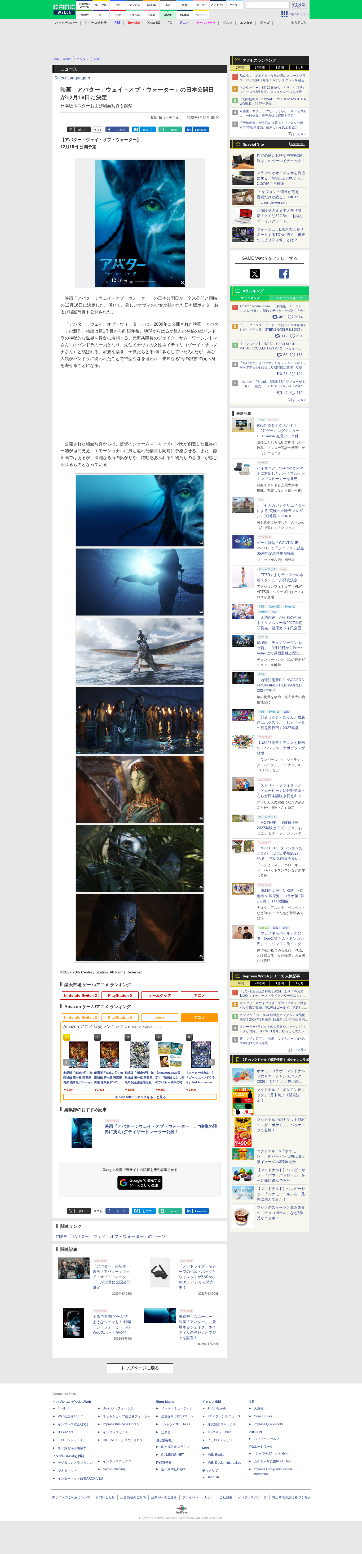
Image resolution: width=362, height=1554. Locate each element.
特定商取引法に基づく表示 (291, 1497)
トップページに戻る (140, 1368)
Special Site (253, 144)
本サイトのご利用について (71, 1497)
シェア (121, 129)
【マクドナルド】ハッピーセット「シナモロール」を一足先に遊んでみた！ (281, 1194)
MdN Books (216, 1455)
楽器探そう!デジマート (177, 1416)
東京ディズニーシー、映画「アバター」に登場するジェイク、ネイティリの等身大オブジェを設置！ (197, 1327)
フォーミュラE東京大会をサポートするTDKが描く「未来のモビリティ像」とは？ (281, 234)
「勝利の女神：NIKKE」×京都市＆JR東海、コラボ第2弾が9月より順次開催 (280, 895)
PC (169, 23)
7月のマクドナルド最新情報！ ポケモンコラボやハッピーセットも (276, 1061)
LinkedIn (200, 129)
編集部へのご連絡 (164, 1497)
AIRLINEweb (217, 1408)
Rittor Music (165, 1402)
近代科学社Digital (173, 1469)
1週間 (280, 67)
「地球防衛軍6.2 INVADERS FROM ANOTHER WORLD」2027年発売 (281, 685)
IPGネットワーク (261, 1447)
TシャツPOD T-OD (175, 1424)
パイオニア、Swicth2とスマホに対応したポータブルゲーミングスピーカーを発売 (281, 473)
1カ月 (299, 67)
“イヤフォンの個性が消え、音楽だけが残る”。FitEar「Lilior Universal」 (280, 197)
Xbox (160, 1017)
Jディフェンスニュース (224, 1416)
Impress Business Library (121, 1424)
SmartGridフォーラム (118, 1408)
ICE (251, 1402)
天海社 (258, 1408)
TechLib (213, 1477)
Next (212, 1062)
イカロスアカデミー (222, 1440)
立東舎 (166, 1432)
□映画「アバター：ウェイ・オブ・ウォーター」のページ (110, 1236)
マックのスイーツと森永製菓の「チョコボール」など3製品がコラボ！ (281, 1212)
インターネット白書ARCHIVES (80, 1478)
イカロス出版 (211, 1402)
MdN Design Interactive (224, 1463)
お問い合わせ (105, 1497)
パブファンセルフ (266, 1439)
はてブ (147, 129)
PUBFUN (255, 1432)
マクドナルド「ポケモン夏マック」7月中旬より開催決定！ (281, 1095)
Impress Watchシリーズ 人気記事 (271, 976)
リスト (98, 129)
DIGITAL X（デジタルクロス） (124, 1440)
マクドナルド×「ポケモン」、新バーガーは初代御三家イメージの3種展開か (281, 1156)
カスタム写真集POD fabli (273, 1461)
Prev (67, 1062)
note (174, 129)
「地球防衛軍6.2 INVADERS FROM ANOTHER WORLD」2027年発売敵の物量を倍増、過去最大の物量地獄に (273, 103)
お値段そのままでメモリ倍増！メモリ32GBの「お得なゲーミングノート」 (280, 215)
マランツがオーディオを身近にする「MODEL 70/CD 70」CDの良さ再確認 (281, 178)
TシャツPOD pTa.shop (271, 1453)
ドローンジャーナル (72, 1440)
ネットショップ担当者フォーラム (127, 1416)
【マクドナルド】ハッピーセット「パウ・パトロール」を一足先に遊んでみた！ (281, 1175)
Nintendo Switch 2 (80, 995)
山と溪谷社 (164, 1440)
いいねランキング (289, 298)
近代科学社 (164, 1463)
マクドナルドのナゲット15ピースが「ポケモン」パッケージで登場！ (281, 1124)
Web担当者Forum (70, 1416)
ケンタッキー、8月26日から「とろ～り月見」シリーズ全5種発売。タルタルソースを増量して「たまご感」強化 (273, 92)
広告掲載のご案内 (133, 1497)
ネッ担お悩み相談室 (72, 1448)
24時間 (260, 67)
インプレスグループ (252, 1497)
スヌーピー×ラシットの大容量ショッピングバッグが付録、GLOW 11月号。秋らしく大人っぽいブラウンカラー (273, 1031)
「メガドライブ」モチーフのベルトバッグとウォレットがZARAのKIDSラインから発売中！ (197, 1277)
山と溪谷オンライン (175, 1447)
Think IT (63, 1408)
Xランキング (253, 291)
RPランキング (250, 298)
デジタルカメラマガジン (75, 1463)
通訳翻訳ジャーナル (222, 1424)
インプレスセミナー (117, 1432)
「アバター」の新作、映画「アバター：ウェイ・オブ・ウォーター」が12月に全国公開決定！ (111, 1277)
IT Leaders (65, 1432)
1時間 (240, 67)
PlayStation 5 (120, 995)
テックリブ (210, 1470)
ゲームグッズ (160, 995)
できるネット (67, 1470)
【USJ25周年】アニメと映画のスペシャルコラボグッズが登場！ (281, 747)
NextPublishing (114, 1469)
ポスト (82, 129)
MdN (205, 1448)
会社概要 (226, 1497)
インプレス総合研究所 (74, 1424)
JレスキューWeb (220, 1432)
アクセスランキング (259, 60)
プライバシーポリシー (198, 1497)
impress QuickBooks (268, 1424)
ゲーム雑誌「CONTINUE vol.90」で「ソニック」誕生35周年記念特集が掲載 (280, 548)
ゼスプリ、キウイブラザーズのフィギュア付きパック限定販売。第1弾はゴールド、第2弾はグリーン (273, 1007)
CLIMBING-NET (172, 1455)
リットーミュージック (177, 1408)
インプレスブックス (117, 1461)
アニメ (199, 995)
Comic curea (263, 1416)
